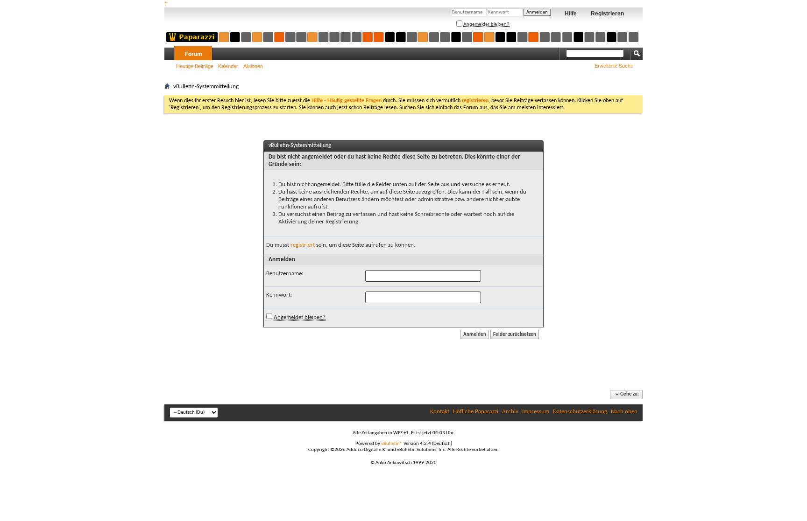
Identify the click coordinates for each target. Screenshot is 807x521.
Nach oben (624, 412)
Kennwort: (279, 295)
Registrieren (607, 13)
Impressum (535, 412)
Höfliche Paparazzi (475, 412)
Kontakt (439, 412)
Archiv (510, 412)
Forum (193, 54)
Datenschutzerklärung (580, 412)
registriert (302, 245)
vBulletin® (392, 443)
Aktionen (253, 66)
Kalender (228, 66)
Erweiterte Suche (614, 66)
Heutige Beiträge (194, 66)
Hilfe (571, 13)
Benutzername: (284, 274)
